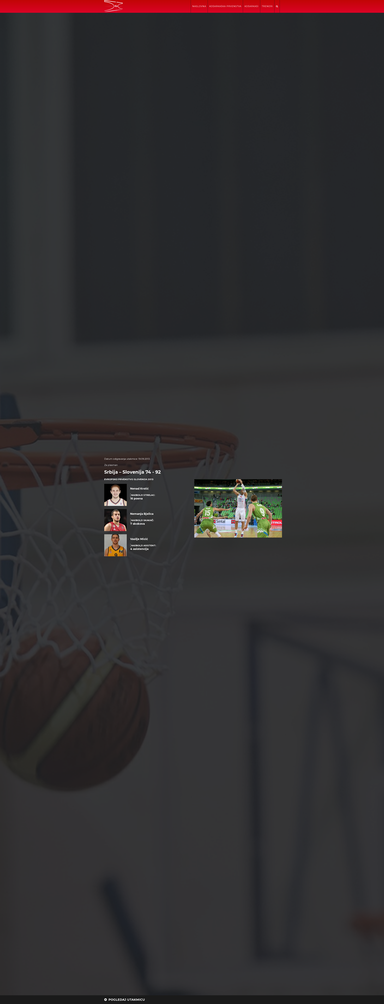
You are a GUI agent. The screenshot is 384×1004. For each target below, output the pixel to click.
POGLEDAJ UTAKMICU (126, 999)
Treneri (267, 6)
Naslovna (199, 6)
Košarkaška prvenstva (225, 6)
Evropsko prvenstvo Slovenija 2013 (128, 479)
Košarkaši (251, 6)
